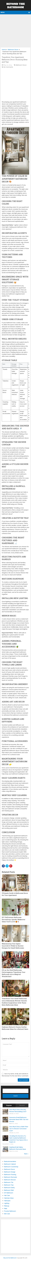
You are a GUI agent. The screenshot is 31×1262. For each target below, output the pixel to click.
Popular (9, 1105)
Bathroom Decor (21, 65)
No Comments (8, 67)
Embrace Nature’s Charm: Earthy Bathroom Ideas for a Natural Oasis (15, 1028)
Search (16, 1096)
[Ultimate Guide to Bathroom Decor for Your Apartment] (15, 882)
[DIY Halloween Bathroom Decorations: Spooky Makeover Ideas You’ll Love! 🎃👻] (15, 907)
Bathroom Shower (10, 1180)
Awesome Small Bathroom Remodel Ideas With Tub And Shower (18, 1119)
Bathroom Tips (9, 1185)
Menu (3, 12)
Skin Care (7, 1214)
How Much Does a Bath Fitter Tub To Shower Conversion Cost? (18, 1129)
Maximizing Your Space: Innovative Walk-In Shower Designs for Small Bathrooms (13, 946)
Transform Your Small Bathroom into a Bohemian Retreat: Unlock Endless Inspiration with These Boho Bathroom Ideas (14, 1001)
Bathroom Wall (9, 1190)
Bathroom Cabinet (10, 1164)
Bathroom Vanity (9, 1187)
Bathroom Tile (8, 1182)
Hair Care (7, 1195)
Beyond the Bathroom (10, 1258)
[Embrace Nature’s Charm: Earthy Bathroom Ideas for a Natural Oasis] (15, 1016)
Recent (22, 1105)
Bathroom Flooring (10, 1174)
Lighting (6, 1203)
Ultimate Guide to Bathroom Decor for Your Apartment (15, 894)
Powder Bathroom (10, 1211)
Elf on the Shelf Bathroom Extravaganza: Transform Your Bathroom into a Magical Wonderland (13, 973)
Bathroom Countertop (11, 1167)
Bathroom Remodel (10, 1177)
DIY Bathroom (8, 1193)
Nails (5, 1208)
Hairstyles (7, 1200)
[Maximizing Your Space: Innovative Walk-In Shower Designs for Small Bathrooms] (15, 933)
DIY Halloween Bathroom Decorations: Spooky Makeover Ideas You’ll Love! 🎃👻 (13, 919)
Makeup (6, 1206)
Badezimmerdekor (10, 1161)
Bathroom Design (9, 1172)
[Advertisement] (15, 30)
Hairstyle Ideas (9, 1198)
